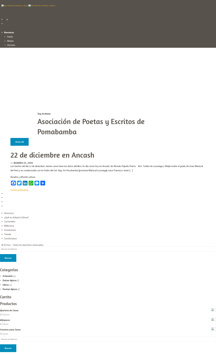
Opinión (11, 100)
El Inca (7, 245)
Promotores (16, 58)
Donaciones (10, 230)
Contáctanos (10, 238)
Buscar (8, 257)
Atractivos (12, 87)
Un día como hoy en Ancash (20, 66)
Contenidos (9, 221)
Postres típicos (14, 126)
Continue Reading (19, 189)
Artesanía (12, 117)
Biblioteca (9, 225)
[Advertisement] (108, 90)
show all (19, 141)
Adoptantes (13, 53)
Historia (11, 45)
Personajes (12, 96)
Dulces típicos (10, 280)
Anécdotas (12, 91)
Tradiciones (12, 75)
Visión (10, 36)
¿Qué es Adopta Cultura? (16, 217)
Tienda (7, 234)
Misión (10, 41)
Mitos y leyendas (15, 79)
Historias (11, 70)
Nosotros (9, 213)
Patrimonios (13, 83)
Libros (10, 121)
